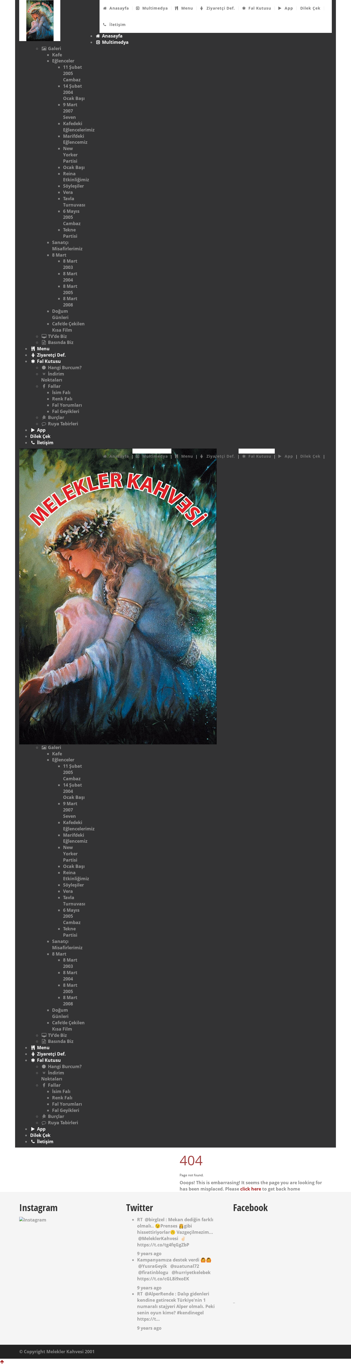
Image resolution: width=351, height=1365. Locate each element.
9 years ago (149, 1254)
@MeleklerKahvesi (158, 1238)
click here (250, 1189)
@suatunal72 (184, 1266)
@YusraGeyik (152, 1266)
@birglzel (155, 1220)
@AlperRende (159, 1294)
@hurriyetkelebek (191, 1272)
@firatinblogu (153, 1272)
